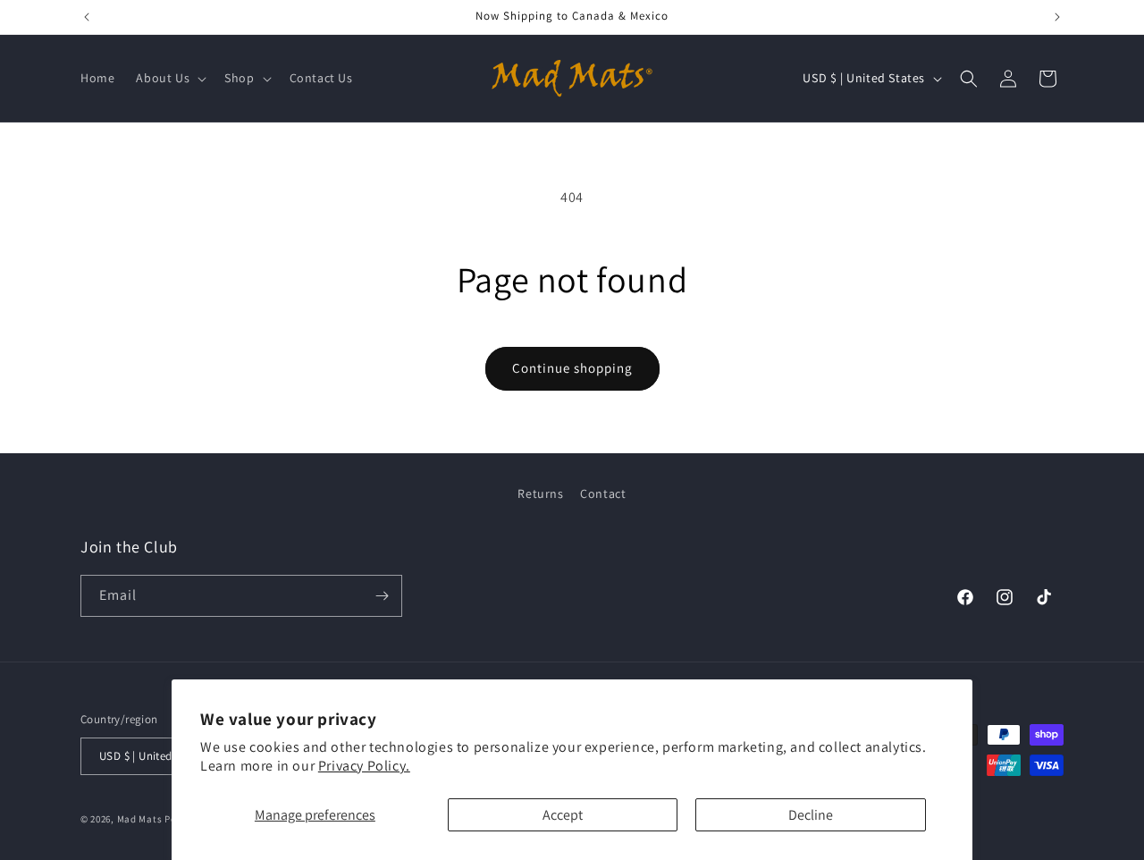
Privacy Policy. (364, 765)
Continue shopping (572, 367)
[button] (169, 78)
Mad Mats (140, 819)
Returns (540, 493)
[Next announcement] (1057, 17)
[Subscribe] (381, 596)
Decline (810, 814)
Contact (603, 493)
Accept (563, 814)
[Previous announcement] (86, 17)
